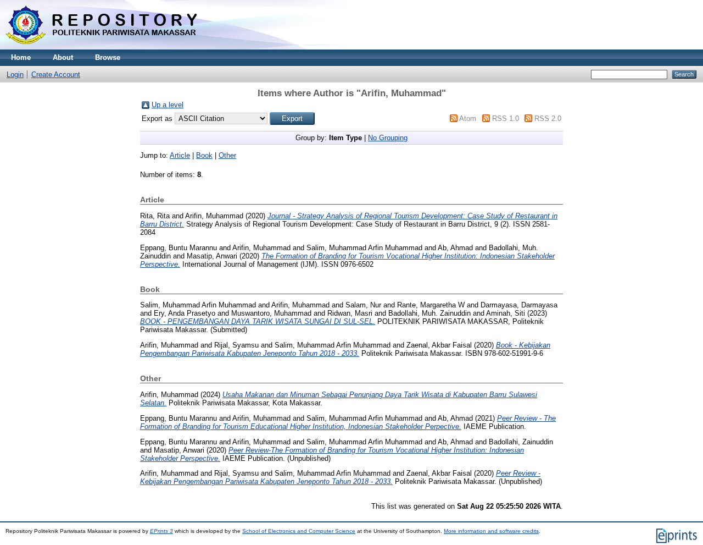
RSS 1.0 (505, 118)
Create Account (55, 74)
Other (227, 155)
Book (204, 155)
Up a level (167, 105)
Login (15, 74)
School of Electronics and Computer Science (298, 531)
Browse (107, 57)
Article (180, 155)
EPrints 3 (161, 531)
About (63, 57)
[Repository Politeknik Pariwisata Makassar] (101, 47)
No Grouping (388, 138)
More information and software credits (491, 531)
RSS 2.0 (547, 118)
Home (21, 57)
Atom (467, 118)
